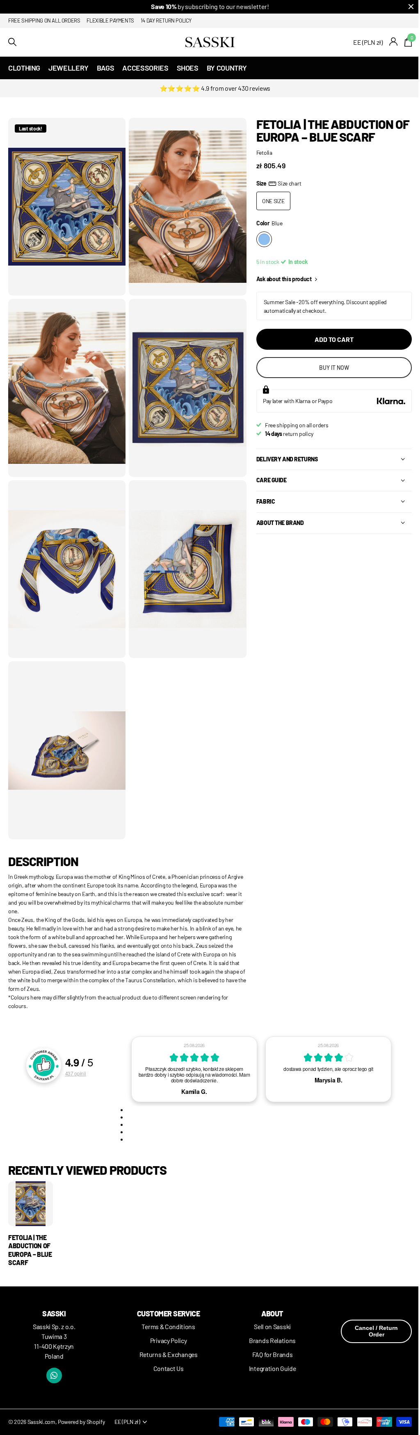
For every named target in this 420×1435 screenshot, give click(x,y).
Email (233, 707)
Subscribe (250, 773)
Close (391, 638)
